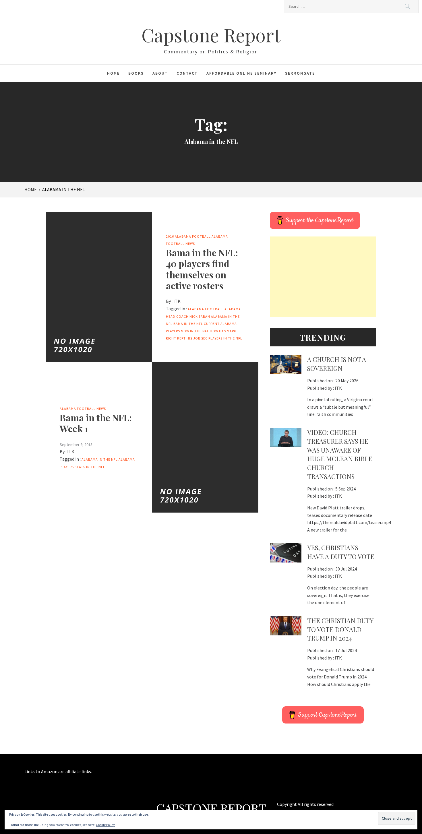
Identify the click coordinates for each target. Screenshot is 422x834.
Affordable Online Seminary (241, 73)
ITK (177, 301)
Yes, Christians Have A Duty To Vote (340, 552)
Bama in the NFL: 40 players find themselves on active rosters (202, 269)
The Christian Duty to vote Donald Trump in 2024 (340, 629)
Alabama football (206, 309)
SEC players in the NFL (221, 338)
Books (136, 73)
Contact (187, 73)
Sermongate (300, 73)
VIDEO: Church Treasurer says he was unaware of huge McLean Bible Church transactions (339, 454)
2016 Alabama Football (188, 236)
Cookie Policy (105, 825)
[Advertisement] (323, 276)
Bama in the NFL (188, 323)
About (160, 73)
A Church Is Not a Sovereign (336, 364)
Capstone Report (211, 34)
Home (113, 73)
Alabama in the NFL (100, 459)
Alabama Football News (83, 408)
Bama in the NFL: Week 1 (96, 423)
